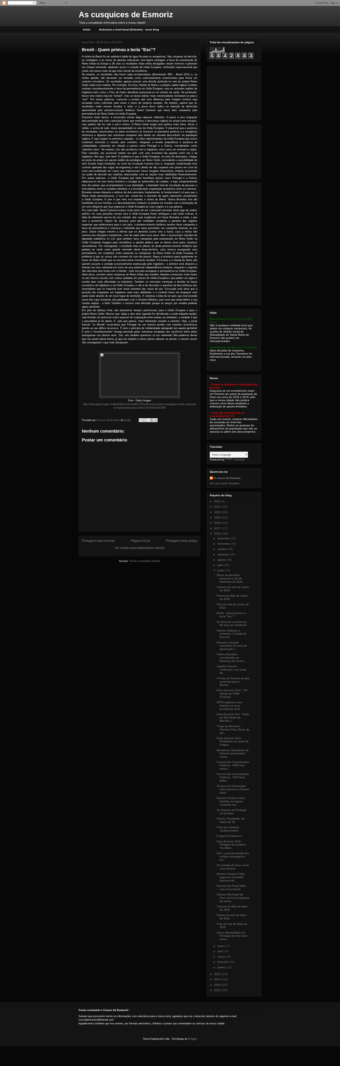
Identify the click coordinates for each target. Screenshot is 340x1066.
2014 (217, 979)
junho (221, 570)
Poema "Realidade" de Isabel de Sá (231, 820)
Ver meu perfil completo (224, 483)
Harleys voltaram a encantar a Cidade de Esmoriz (232, 634)
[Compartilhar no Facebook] (152, 420)
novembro (224, 543)
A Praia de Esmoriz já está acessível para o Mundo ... (233, 681)
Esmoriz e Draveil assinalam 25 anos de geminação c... (232, 646)
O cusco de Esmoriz (227, 478)
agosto (222, 559)
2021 (217, 506)
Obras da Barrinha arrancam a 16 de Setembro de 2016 (230, 578)
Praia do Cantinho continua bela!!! (228, 829)
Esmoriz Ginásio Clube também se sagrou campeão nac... (231, 801)
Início (87, 29)
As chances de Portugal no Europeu (231, 811)
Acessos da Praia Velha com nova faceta (231, 887)
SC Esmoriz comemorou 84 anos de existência (232, 623)
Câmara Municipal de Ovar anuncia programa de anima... (233, 898)
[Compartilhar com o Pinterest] (156, 420)
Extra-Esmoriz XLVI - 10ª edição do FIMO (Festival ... (232, 693)
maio (220, 945)
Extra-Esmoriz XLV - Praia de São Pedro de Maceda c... (233, 717)
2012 (217, 990)
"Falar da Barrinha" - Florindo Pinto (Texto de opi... (233, 729)
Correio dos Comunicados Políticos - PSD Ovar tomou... (233, 765)
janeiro (222, 967)
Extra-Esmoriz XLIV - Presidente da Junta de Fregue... (233, 741)
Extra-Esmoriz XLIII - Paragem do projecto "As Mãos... (231, 845)
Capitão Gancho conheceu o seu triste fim (231, 670)
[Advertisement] (234, 92)
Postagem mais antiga (181, 540)
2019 (217, 517)
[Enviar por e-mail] (141, 420)
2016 (217, 533)
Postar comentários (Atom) (144, 561)
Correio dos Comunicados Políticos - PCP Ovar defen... (233, 777)
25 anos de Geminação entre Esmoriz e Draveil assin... (233, 789)
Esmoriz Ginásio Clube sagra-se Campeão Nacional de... (231, 877)
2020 (217, 512)
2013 (217, 984)
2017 (217, 528)
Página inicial (140, 540)
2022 (217, 501)
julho (220, 565)
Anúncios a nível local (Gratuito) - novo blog (129, 29)
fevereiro (223, 961)
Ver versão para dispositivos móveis (140, 548)
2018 (217, 522)
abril (220, 951)
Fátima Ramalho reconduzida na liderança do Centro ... (232, 658)
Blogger (192, 1038)
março (221, 956)
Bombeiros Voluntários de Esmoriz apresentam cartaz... (233, 753)
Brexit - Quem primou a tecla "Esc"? (231, 614)
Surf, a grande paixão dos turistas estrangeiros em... (233, 856)
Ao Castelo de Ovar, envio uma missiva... (233, 867)
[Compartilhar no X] (148, 420)
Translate (239, 459)
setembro (223, 554)
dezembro (224, 538)
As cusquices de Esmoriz (126, 14)
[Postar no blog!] (144, 420)
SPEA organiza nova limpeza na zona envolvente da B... (229, 705)
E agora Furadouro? (229, 835)
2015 (217, 974)
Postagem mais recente (98, 540)
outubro (222, 548)
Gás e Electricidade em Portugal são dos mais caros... (232, 936)
